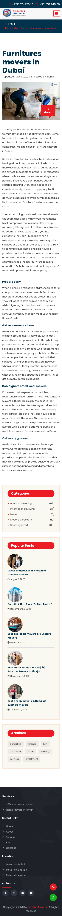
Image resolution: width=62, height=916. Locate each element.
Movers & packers (21, 519)
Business (14, 758)
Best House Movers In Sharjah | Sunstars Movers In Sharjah (26, 669)
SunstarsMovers (37, 907)
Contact (11, 848)
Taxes (31, 751)
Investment (32, 758)
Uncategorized (19, 525)
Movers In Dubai (15, 864)
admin (50, 76)
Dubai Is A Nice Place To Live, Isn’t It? (30, 604)
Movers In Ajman (16, 875)
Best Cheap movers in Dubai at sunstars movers (27, 703)
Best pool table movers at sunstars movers (29, 635)
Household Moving (21, 503)
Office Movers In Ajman (19, 804)
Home (8, 28)
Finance (32, 743)
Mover (24, 28)
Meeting (45, 751)
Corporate (15, 751)
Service (10, 837)
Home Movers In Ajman (19, 810)
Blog (16, 28)
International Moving (22, 509)
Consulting (15, 743)
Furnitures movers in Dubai (43, 28)
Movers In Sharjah (16, 869)
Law (45, 743)
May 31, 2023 (22, 76)
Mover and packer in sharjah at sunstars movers (27, 572)
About (9, 831)
